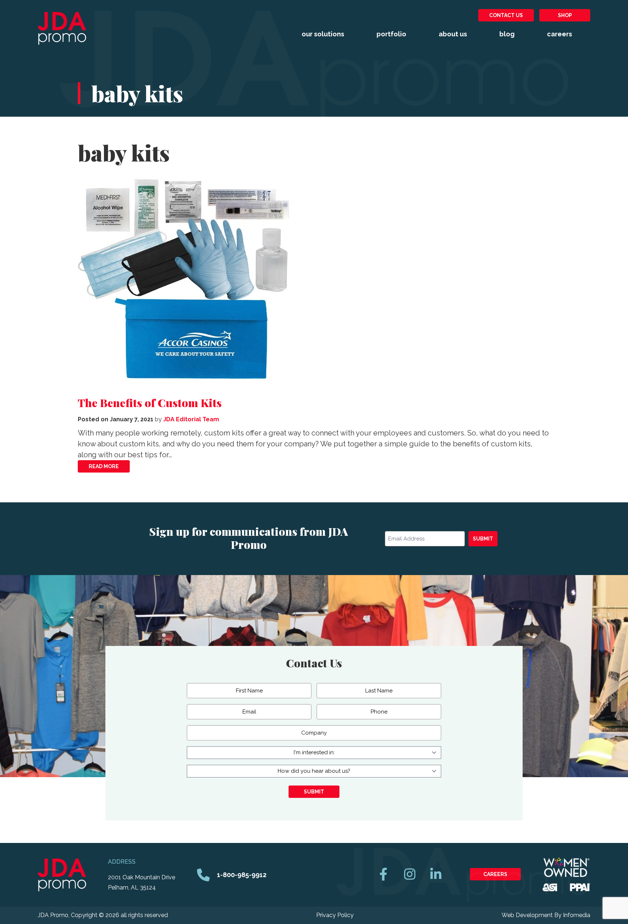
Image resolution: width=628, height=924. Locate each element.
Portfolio (391, 34)
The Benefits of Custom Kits (150, 402)
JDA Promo (62, 28)
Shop (565, 15)
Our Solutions (323, 34)
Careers (559, 34)
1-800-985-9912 (241, 875)
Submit (483, 539)
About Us (453, 34)
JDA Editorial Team (191, 419)
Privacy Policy (335, 915)
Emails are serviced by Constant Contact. (321, 573)
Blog (507, 34)
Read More (104, 466)
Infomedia (576, 915)
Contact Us (506, 15)
